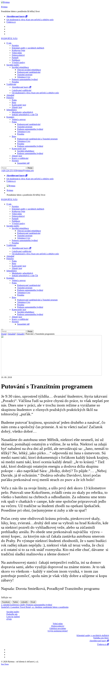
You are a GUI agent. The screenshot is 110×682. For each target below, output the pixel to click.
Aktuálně (10, 95)
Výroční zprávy (18, 62)
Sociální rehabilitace (20, 67)
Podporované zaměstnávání (28, 72)
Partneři (15, 57)
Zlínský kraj (17, 107)
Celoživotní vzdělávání (21, 90)
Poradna (15, 82)
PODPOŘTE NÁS (9, 38)
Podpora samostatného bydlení (25, 79)
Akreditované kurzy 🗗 (21, 87)
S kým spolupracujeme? (58, 631)
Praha (14, 100)
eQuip (9, 619)
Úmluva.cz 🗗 (103, 644)
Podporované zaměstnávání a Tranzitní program (37, 139)
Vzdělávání (11, 84)
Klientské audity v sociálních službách (28, 48)
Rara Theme (5, 664)
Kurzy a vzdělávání (20, 158)
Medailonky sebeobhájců (22, 112)
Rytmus (4, 7)
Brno (14, 102)
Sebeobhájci (11, 110)
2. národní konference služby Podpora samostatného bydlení (26, 605)
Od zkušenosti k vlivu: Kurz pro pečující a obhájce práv (30, 19)
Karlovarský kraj (19, 105)
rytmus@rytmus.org (25, 170)
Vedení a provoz (19, 119)
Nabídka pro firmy (101, 638)
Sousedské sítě (23, 163)
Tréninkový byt (23, 77)
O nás (8, 43)
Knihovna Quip (18, 50)
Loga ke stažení (13, 616)
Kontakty (10, 117)
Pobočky (10, 97)
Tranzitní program (24, 74)
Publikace (16, 60)
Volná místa (17, 53)
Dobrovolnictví (18, 55)
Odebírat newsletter (58, 628)
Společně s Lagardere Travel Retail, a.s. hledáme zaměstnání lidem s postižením (34, 607)
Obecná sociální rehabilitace (29, 70)
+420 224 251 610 (9, 170)
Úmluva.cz (11, 22)
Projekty (15, 45)
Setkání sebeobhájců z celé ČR (25, 114)
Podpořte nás (11, 614)
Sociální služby (12, 65)
